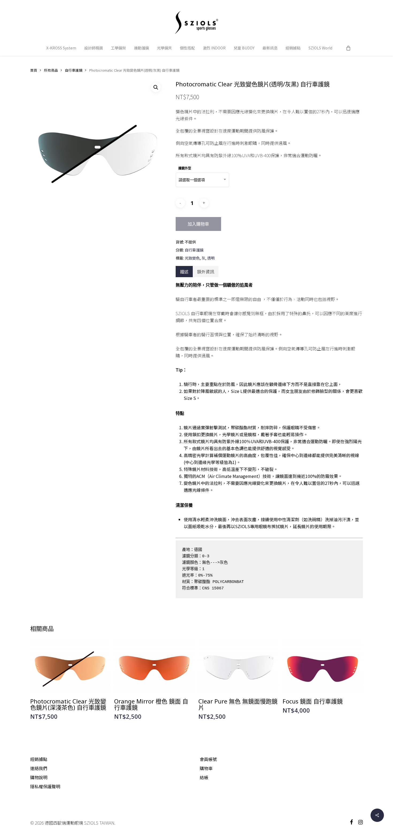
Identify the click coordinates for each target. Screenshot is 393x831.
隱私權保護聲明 (45, 786)
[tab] (184, 271)
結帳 (204, 777)
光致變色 (192, 258)
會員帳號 (208, 759)
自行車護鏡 (73, 70)
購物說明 (38, 777)
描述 (184, 271)
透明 (211, 258)
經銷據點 (38, 759)
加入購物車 (198, 224)
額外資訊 (205, 271)
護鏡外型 (184, 168)
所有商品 (51, 70)
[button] (156, 87)
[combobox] (202, 180)
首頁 (33, 70)
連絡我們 (38, 768)
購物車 (206, 768)
